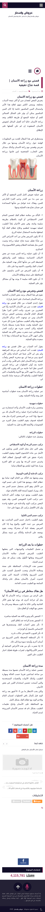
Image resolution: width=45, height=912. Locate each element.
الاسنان (14, 91)
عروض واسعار (24, 12)
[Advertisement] (22, 42)
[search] (5, 5)
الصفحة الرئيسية (23, 91)
